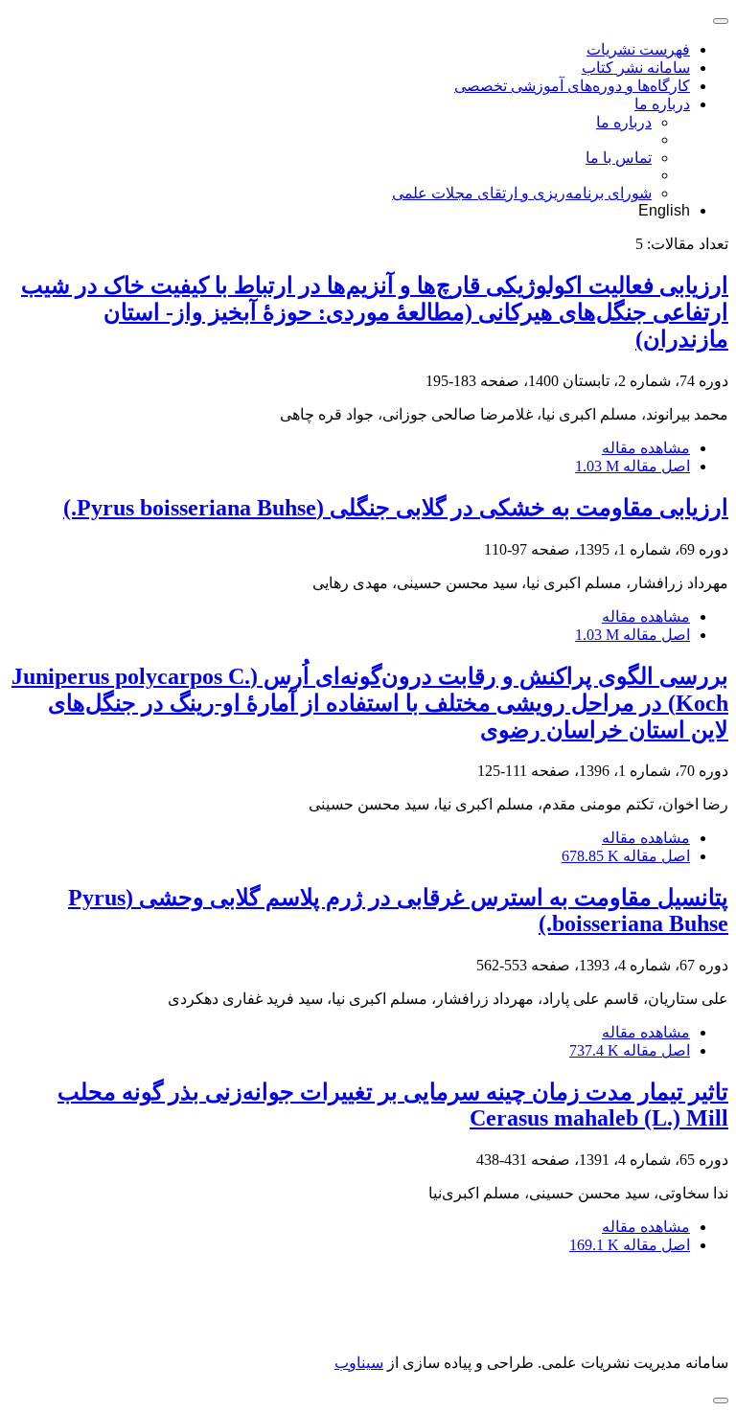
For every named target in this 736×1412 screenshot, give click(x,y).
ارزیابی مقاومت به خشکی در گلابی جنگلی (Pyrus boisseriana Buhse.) (395, 507)
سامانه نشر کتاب (636, 67)
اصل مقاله (632, 466)
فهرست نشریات (638, 49)
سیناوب (358, 1363)
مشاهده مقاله (646, 448)
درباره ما (662, 104)
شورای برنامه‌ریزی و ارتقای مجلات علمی (522, 193)
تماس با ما (619, 157)
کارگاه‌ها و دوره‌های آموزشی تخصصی (572, 86)
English (664, 210)
